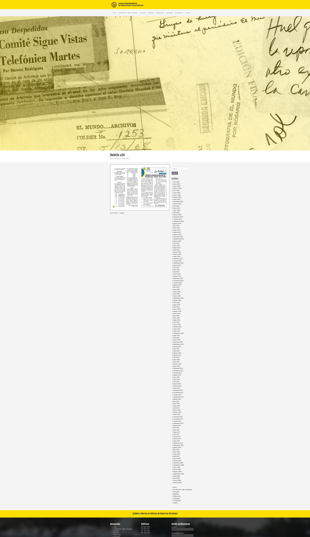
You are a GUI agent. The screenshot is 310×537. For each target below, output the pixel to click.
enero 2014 (176, 366)
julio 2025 (176, 190)
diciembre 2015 (178, 342)
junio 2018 (176, 318)
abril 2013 (176, 381)
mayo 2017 (176, 329)
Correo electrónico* (178, 533)
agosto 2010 (177, 447)
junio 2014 (176, 359)
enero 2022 (176, 256)
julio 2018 (176, 316)
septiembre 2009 (178, 465)
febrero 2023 (177, 234)
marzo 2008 (177, 480)
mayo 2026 (176, 186)
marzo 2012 (177, 410)
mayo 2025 (176, 193)
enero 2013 (176, 388)
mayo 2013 (176, 379)
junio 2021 (176, 269)
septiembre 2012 (178, 397)
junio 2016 (176, 335)
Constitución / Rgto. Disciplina (128, 12)
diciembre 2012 (178, 390)
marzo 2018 (177, 324)
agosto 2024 (177, 203)
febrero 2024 (177, 214)
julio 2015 (176, 348)
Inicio (114, 12)
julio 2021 (176, 267)
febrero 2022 (177, 254)
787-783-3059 (145, 527)
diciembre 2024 (178, 201)
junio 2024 (176, 208)
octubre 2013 (177, 373)
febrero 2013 (177, 386)
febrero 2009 (177, 471)
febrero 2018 (177, 326)
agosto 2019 (177, 300)
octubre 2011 (177, 421)
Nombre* (174, 527)
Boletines (151, 12)
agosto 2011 (177, 425)
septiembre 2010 (178, 445)
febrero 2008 (177, 482)
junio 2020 (176, 289)
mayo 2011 (176, 432)
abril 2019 (176, 307)
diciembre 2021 (178, 258)
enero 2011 (176, 441)
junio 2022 (176, 245)
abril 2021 (176, 272)
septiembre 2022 (178, 239)
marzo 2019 (177, 309)
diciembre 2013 (178, 368)
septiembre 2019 (178, 298)
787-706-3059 (145, 533)
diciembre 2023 (178, 217)
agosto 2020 (177, 285)
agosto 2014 (177, 355)
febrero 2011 (177, 438)
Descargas (169, 12)
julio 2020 (176, 287)
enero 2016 (176, 340)
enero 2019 (176, 313)
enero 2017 (176, 331)
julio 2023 (176, 225)
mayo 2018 (176, 320)
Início (111, 158)
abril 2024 (176, 212)
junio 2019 (176, 302)
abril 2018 (176, 322)
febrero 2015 (177, 353)
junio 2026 (176, 184)
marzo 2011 (176, 436)
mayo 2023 (176, 230)
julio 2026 (176, 182)
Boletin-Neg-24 (114, 213)
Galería (188, 12)
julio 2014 (176, 357)
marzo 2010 (177, 458)
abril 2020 (176, 294)
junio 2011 (176, 430)
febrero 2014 (177, 364)
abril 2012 (176, 408)
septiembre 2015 (178, 344)
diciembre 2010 (178, 443)
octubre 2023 (177, 219)
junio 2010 (176, 452)
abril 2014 (176, 362)
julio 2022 (176, 243)
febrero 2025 (177, 197)
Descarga (122, 213)
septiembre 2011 (178, 423)
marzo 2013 (177, 384)
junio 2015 (176, 351)
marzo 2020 (177, 296)
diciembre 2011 (178, 417)
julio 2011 (176, 427)
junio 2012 (176, 403)
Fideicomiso (160, 12)
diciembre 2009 (178, 463)
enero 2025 (176, 199)
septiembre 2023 (178, 221)
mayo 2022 (176, 247)
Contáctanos (179, 12)
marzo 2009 (177, 469)
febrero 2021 (177, 276)
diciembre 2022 (178, 236)
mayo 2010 (176, 454)
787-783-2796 (145, 531)
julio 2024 (176, 206)
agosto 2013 (177, 375)
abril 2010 (176, 456)
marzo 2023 (177, 232)
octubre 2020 (177, 283)
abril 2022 (176, 250)
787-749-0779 (145, 529)
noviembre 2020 (178, 280)
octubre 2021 (177, 261)
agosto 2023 (177, 223)
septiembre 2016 (178, 333)
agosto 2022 (177, 241)
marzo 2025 (177, 195)
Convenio (143, 12)
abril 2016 (176, 337)
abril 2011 (176, 434)
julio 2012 (176, 401)
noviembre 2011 (178, 419)
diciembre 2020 (178, 278)
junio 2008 (176, 476)
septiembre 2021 (178, 263)
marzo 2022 (177, 252)
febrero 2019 (177, 311)
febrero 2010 (177, 460)
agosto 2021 (177, 265)
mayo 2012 (176, 406)
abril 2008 (176, 478)
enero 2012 (176, 414)
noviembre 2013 (178, 370)
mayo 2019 (176, 305)
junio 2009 (176, 467)
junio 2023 (176, 228)
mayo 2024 (176, 210)
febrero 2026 (177, 188)
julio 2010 (176, 449)
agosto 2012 (177, 399)
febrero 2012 (177, 412)
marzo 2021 (177, 274)
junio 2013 (176, 377)
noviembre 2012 (178, 392)
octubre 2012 (177, 395)
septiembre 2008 (178, 474)
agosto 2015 (177, 346)
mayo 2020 (176, 291)
